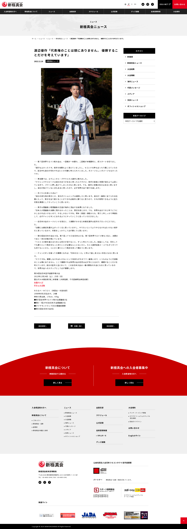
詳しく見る (57, 382)
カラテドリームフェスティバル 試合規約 (139, 417)
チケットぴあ (39, 285)
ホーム (34, 39)
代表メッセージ (133, 87)
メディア (131, 94)
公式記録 (114, 11)
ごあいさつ (36, 420)
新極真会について (31, 11)
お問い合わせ (133, 428)
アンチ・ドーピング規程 (138, 413)
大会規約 (176, 11)
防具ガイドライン (135, 422)
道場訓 (35, 427)
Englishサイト (134, 435)
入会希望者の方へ (10, 11)
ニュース (52, 11)
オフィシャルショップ (136, 106)
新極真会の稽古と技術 (40, 430)
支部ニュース (132, 100)
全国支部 (72, 11)
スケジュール (93, 11)
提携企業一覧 (102, 436)
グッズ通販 (135, 11)
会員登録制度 (156, 11)
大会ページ (38, 282)
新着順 (130, 56)
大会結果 (131, 69)
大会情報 (131, 75)
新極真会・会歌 (38, 424)
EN (135, 4)
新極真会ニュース (62, 39)
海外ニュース (132, 81)
